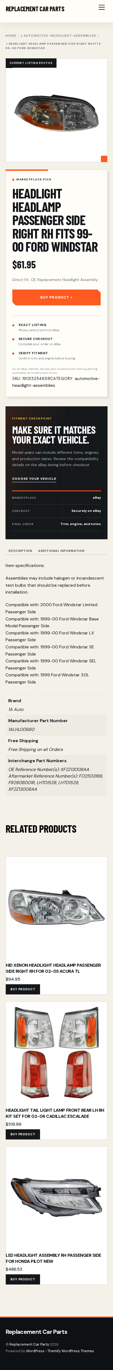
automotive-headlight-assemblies (60, 35)
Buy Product (54, 297)
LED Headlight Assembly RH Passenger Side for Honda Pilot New (53, 1258)
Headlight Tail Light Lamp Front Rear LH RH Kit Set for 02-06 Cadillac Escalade (55, 1113)
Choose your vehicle (34, 478)
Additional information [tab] (61, 551)
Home (10, 35)
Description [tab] (20, 551)
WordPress (35, 1351)
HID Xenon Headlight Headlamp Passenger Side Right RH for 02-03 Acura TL (53, 968)
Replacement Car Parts (29, 1344)
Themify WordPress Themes (70, 1351)
